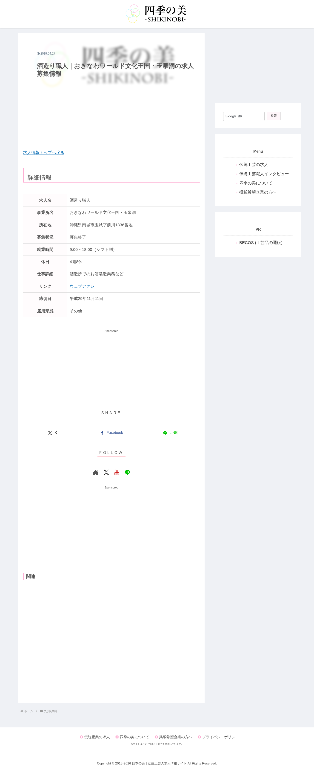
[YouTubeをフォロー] (116, 472)
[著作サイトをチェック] (95, 472)
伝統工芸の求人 (253, 164)
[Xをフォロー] (106, 472)
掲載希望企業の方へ (258, 192)
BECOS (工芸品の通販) (261, 242)
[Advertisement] (111, 112)
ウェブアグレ (82, 286)
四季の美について (255, 183)
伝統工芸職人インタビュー (264, 173)
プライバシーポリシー (220, 737)
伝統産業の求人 (97, 737)
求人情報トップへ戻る (43, 152)
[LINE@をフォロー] (127, 472)
